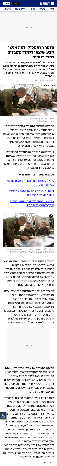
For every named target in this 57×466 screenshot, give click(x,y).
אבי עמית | (49, 81)
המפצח (43, 462)
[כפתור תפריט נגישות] (3, 415)
